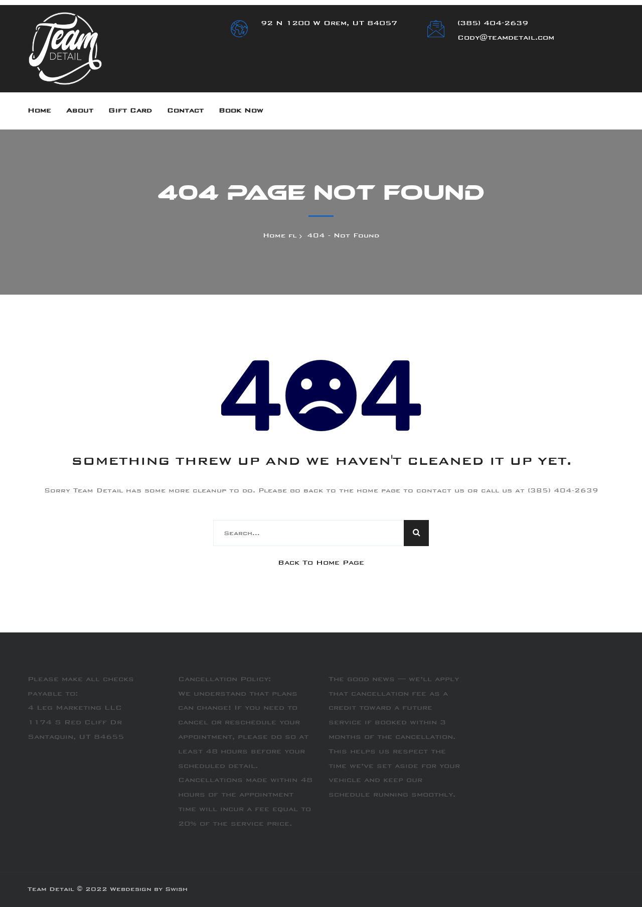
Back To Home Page (321, 563)
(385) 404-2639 (492, 23)
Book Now (241, 110)
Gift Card (130, 110)
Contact (185, 110)
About (79, 110)
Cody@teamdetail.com (505, 38)
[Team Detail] (65, 49)
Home (39, 110)
